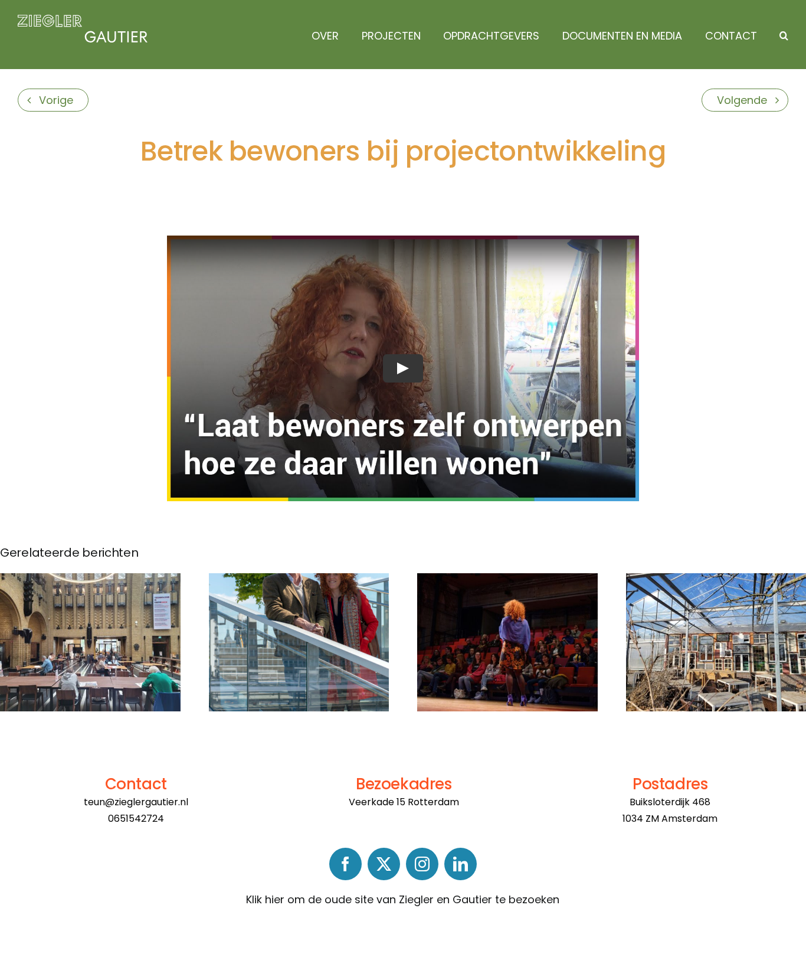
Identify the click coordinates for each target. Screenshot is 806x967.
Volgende (742, 100)
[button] (781, 36)
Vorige (56, 100)
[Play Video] (403, 368)
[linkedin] (460, 864)
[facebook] (345, 864)
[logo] (83, 19)
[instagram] (422, 864)
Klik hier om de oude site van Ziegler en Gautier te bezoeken (402, 899)
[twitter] (384, 864)
